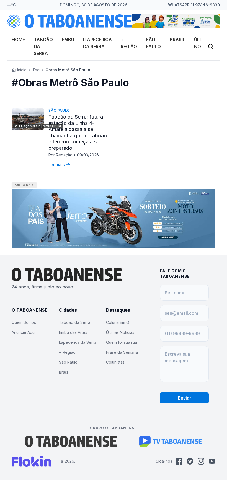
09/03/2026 (88, 155)
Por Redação (61, 155)
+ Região (67, 352)
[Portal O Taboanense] (71, 441)
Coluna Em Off (119, 322)
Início (22, 69)
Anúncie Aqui (23, 332)
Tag (36, 69)
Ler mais (56, 164)
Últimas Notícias (120, 332)
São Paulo (59, 110)
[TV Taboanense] (170, 441)
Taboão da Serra (74, 322)
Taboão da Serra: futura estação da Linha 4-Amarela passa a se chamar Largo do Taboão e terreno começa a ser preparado (77, 132)
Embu (68, 39)
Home (18, 39)
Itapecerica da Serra (77, 342)
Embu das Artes (73, 332)
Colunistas (115, 362)
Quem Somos (24, 322)
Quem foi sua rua (121, 342)
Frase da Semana (122, 352)
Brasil (177, 39)
